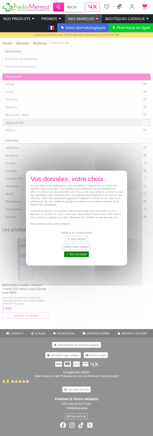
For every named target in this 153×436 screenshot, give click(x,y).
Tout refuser (78, 239)
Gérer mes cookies (76, 246)
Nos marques (82, 18)
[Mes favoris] (107, 7)
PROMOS (49, 18)
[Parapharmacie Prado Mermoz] (26, 7)
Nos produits (17, 18)
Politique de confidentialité (76, 232)
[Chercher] (58, 7)
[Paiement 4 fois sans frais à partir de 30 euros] (92, 7)
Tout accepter (77, 254)
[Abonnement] (119, 7)
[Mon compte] (132, 7)
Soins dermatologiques (85, 27)
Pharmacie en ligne (133, 27)
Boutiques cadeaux (125, 18)
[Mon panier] (145, 7)
